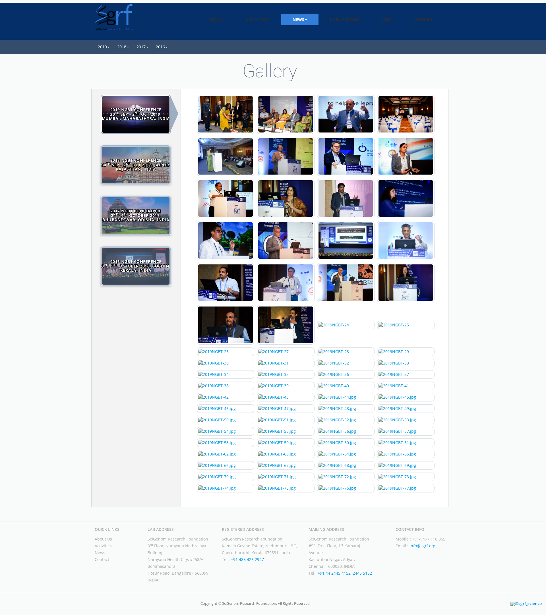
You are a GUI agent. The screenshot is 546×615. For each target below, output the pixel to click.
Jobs (387, 19)
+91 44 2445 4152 (334, 573)
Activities (103, 545)
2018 (121, 46)
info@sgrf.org (422, 545)
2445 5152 (361, 573)
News (100, 552)
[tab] (136, 114)
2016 (160, 46)
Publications (344, 19)
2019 (102, 46)
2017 (141, 46)
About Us (103, 539)
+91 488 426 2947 (247, 559)
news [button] (298, 19)
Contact (423, 19)
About (216, 19)
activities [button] (256, 19)
